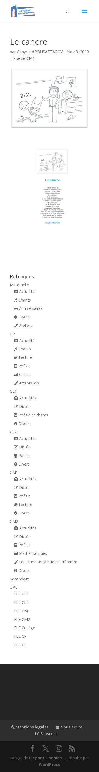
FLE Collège (24, 627)
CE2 (13, 431)
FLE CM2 (22, 619)
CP (12, 334)
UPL (13, 587)
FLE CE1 (21, 593)
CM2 (14, 521)
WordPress (49, 764)
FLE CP (20, 636)
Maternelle (19, 284)
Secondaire (20, 579)
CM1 (14, 472)
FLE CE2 (21, 602)
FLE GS (20, 644)
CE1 (13, 391)
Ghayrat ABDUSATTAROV (40, 51)
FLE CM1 (22, 611)
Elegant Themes (45, 757)
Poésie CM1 (24, 58)
